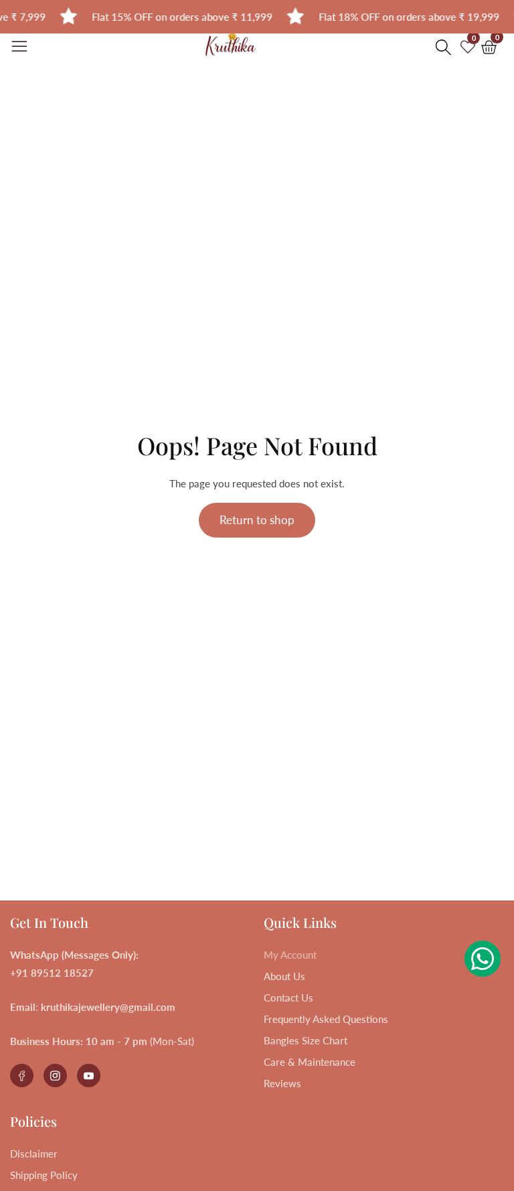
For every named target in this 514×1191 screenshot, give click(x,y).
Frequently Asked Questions (326, 1019)
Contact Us (288, 997)
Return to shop (257, 520)
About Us (284, 976)
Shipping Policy (44, 1175)
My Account (290, 955)
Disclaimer (34, 1153)
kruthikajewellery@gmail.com (108, 1007)
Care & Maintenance (309, 1062)
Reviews (282, 1083)
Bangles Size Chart (305, 1040)
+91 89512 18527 (52, 973)
